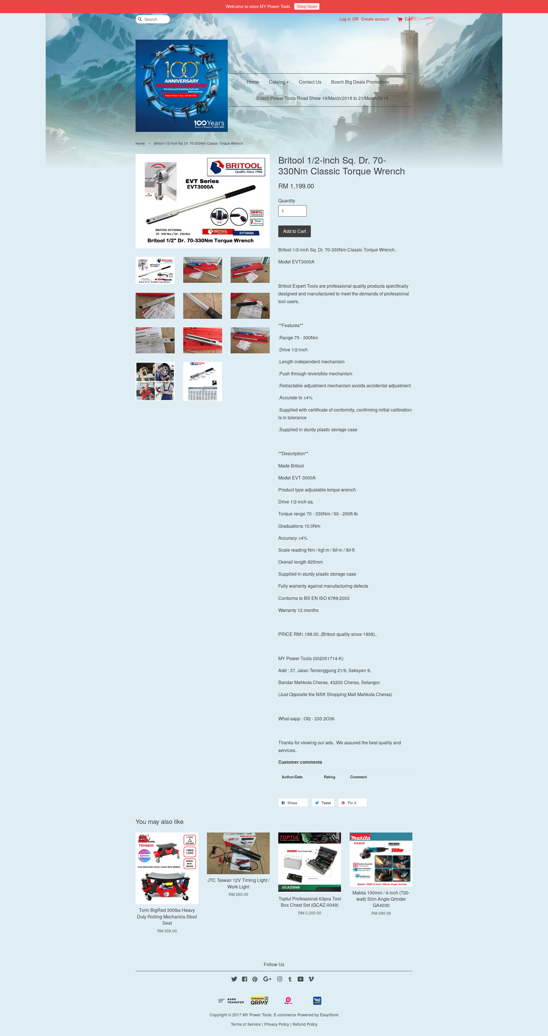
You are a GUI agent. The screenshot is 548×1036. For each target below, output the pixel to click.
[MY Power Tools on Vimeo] (311, 980)
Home (253, 81)
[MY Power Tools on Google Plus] (267, 980)
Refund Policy (305, 1024)
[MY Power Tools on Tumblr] (290, 980)
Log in (345, 19)
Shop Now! (307, 6)
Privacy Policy (276, 1024)
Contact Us (310, 81)
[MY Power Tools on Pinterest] (255, 980)
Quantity (286, 200)
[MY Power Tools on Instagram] (280, 980)
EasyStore (329, 1014)
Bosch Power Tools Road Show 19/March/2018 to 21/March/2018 (322, 98)
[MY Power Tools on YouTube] (300, 980)
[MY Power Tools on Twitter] (234, 980)
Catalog (277, 81)
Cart (408, 19)
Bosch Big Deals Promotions (360, 81)
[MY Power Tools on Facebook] (244, 980)
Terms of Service (246, 1024)
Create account (375, 19)
